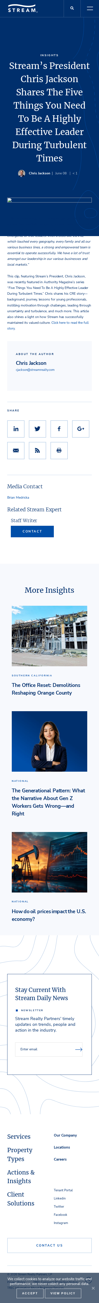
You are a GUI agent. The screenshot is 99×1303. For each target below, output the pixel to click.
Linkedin (60, 1198)
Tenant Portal (63, 1190)
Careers (60, 1159)
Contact (32, 531)
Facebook (60, 1215)
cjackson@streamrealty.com (35, 370)
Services (19, 1136)
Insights (49, 55)
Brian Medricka (18, 497)
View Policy (63, 1293)
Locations (62, 1147)
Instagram (61, 1223)
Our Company (65, 1135)
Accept (30, 1293)
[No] (93, 1288)
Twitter (59, 1207)
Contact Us (49, 1245)
